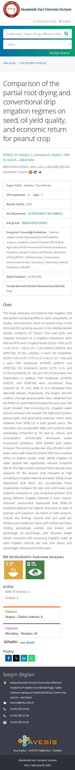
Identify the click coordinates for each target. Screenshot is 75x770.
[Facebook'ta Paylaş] (8, 658)
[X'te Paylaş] (16, 658)
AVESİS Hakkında (39, 750)
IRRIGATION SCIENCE (34, 223)
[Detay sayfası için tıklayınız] (14, 570)
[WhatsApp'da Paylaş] (31, 658)
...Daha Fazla (26, 160)
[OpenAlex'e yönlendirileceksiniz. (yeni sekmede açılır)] (40, 172)
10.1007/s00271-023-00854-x (45, 213)
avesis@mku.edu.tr (22, 702)
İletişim (57, 750)
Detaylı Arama (59, 53)
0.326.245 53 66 (19, 715)
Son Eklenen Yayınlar (33, 63)
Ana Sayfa (10, 63)
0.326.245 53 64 (19, 709)
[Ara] (66, 34)
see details (27, 642)
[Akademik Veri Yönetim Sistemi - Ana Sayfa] (12, 9)
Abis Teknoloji (32, 765)
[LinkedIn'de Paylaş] (24, 658)
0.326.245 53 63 (19, 722)
